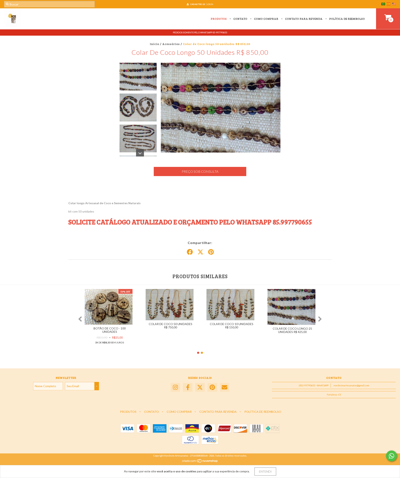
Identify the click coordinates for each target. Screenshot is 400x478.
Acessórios (171, 44)
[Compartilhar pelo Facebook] (190, 252)
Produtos (219, 19)
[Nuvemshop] (200, 461)
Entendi (265, 471)
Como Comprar (265, 19)
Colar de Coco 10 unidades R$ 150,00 (231, 325)
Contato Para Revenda (303, 19)
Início (154, 44)
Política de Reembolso (347, 19)
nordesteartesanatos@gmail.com (351, 385)
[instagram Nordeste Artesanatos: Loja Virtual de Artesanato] (175, 387)
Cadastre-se (197, 4)
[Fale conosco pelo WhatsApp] (391, 455)
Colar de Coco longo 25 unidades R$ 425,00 (292, 330)
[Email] (224, 387)
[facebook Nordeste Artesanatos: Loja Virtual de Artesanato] (187, 387)
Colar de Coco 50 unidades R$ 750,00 (170, 325)
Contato (240, 19)
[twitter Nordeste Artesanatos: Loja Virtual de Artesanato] (200, 387)
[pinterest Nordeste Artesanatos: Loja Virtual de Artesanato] (212, 387)
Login (210, 4)
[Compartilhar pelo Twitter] (200, 252)
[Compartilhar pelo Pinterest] (211, 252)
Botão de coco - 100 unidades (110, 330)
